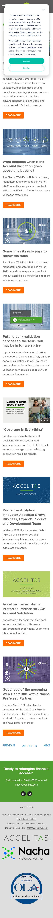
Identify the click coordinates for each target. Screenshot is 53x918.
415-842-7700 (29, 780)
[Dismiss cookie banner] (43, 10)
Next (47, 745)
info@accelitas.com (26, 784)
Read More (13, 115)
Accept (26, 61)
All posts (29, 745)
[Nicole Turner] (23, 793)
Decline (26, 68)
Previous (9, 745)
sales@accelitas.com (37, 827)
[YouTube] (29, 793)
